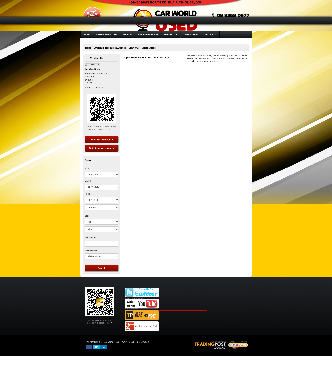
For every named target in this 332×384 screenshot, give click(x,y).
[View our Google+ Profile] (141, 326)
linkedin (103, 347)
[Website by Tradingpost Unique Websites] (221, 344)
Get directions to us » (101, 148)
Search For (90, 238)
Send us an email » (101, 139)
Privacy (124, 341)
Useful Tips (134, 341)
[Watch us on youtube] (141, 303)
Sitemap (145, 341)
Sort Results (91, 250)
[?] (113, 129)
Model (88, 181)
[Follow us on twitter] (141, 292)
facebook (89, 347)
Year (87, 216)
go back (190, 61)
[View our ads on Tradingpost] (141, 315)
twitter (96, 347)
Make (87, 168)
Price (87, 194)
